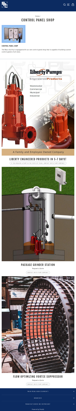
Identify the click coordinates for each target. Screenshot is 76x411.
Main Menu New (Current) (38, 391)
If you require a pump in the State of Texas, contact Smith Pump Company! (38, 163)
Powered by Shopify (38, 409)
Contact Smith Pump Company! (38, 272)
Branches (38, 398)
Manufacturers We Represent (38, 404)
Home (37, 16)
